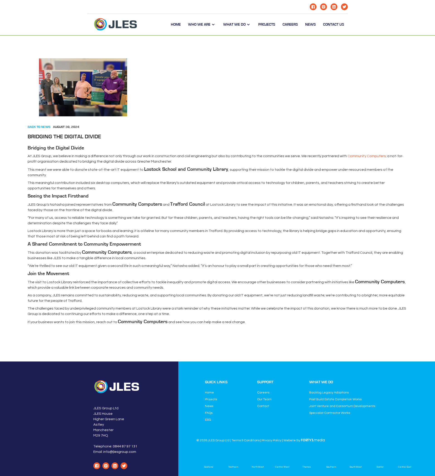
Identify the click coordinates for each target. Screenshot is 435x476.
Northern (233, 467)
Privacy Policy (271, 440)
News (209, 406)
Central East (404, 467)
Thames (306, 467)
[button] (202, 24)
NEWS (310, 24)
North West (258, 467)
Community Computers (367, 156)
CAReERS (290, 24)
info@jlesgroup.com (119, 452)
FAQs (209, 413)
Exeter (380, 467)
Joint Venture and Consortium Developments (342, 406)
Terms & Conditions (246, 440)
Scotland (208, 467)
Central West (282, 467)
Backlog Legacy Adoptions (329, 392)
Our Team (264, 399)
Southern (331, 467)
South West (356, 467)
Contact (263, 406)
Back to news (39, 127)
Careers (263, 392)
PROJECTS (266, 24)
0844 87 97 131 (125, 446)
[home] (115, 24)
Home (176, 24)
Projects (211, 399)
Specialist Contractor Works (329, 413)
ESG (208, 419)
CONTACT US (333, 24)
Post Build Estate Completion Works (335, 399)
